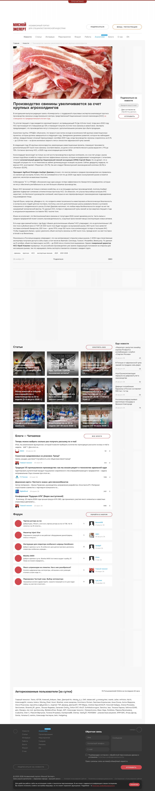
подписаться (97, 27)
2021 (56, 253)
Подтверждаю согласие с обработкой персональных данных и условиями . (113, 756)
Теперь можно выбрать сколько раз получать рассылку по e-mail (45, 441)
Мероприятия (64, 37)
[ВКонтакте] (66, 259)
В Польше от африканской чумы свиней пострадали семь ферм (128, 364)
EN (128, 37)
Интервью (50, 37)
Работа (88, 37)
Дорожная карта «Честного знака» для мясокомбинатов (41, 482)
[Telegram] (70, 259)
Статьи (38, 37)
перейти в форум (99, 514)
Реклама (42, 744)
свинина (17, 253)
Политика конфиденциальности (100, 779)
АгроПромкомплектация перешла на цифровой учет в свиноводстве (127, 375)
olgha (97, 534)
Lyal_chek (98, 580)
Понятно (134, 784)
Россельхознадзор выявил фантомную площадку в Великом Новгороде (126, 401)
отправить (129, 116)
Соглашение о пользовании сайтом (128, 779)
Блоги (111, 37)
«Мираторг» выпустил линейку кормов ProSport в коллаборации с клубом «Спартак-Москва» (128, 350)
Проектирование (46, 734)
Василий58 (99, 522)
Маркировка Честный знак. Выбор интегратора (43, 579)
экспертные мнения (44, 253)
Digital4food (24, 491)
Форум (78, 37)
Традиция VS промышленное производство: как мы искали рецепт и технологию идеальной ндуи (61, 467)
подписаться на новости (31, 767)
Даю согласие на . (129, 111)
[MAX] (74, 259)
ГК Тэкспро (24, 477)
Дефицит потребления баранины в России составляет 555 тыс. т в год (128, 388)
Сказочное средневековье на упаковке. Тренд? (37, 456)
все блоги (97, 436)
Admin (22, 451)
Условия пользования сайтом (75, 779)
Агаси (97, 557)
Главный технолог (26, 463)
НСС (33, 253)
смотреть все (99, 347)
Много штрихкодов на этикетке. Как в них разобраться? (47, 567)
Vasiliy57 (98, 546)
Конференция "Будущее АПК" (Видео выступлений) (39, 496)
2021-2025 (64, 253)
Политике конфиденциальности (103, 786)
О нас (120, 37)
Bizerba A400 (28, 556)
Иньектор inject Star (31, 532)
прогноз (26, 253)
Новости (28, 37)
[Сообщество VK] (62, 736)
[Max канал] (70, 736)
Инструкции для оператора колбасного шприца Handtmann (48, 544)
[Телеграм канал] (66, 736)
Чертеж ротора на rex (32, 521)
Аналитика (99, 36)
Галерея (42, 741)
